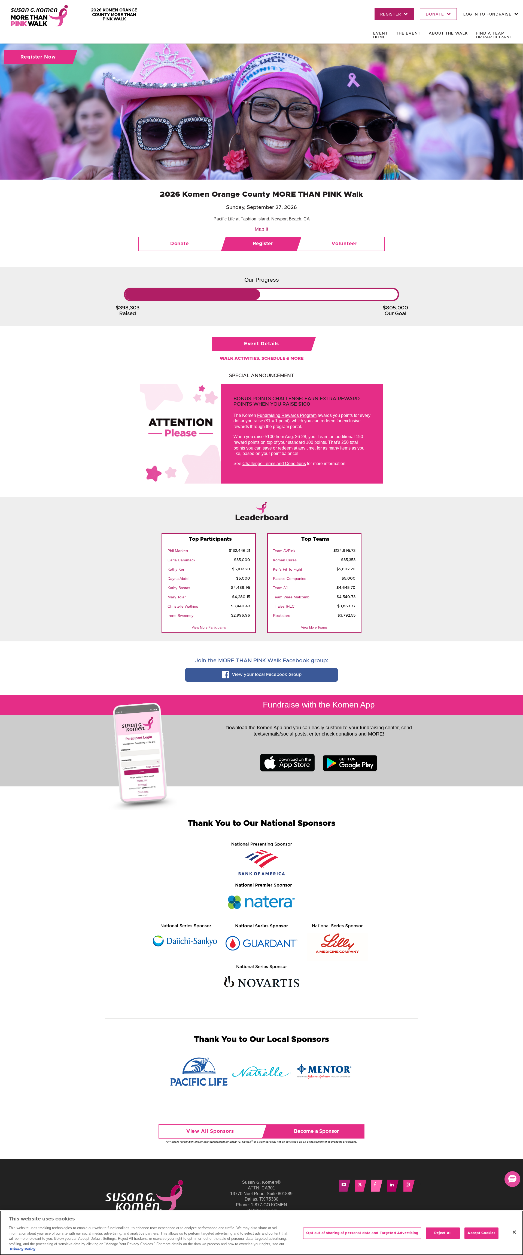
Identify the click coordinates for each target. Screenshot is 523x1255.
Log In (487, 14)
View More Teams (314, 627)
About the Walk (448, 33)
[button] (512, 1179)
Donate (435, 14)
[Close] (514, 1232)
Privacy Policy (22, 1249)
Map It (261, 229)
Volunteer (344, 243)
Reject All (443, 1233)
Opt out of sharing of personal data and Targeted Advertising (362, 1233)
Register (391, 14)
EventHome (380, 35)
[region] (261, 1232)
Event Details (261, 344)
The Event (408, 33)
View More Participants (209, 627)
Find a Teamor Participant (494, 35)
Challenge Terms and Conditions (274, 463)
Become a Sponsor (316, 1131)
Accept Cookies (481, 1233)
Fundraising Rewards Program (287, 415)
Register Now (38, 57)
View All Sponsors (210, 1131)
